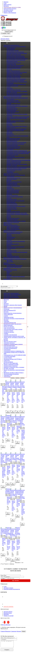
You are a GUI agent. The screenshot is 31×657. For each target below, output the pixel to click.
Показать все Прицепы (9, 264)
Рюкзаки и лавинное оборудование (16, 276)
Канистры (9, 69)
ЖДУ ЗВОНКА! (15, 580)
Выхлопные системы (12, 61)
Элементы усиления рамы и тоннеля (16, 221)
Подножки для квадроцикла (14, 76)
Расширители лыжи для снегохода (15, 200)
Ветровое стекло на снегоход (14, 181)
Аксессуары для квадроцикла (11, 293)
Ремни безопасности (12, 141)
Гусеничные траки (11, 64)
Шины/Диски (7, 298)
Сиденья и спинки (11, 207)
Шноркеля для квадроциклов (14, 95)
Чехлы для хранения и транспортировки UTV (18, 167)
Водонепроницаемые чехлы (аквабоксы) (17, 58)
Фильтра (9, 217)
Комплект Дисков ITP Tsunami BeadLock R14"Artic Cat (9, 470)
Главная (3, 631)
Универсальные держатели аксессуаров (17, 213)
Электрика (9, 254)
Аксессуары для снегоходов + (11, 173)
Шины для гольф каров (13, 227)
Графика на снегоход (12, 184)
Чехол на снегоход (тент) (13, 218)
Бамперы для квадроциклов (14, 54)
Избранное (8, 631)
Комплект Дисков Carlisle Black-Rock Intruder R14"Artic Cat (23, 434)
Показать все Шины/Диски (11, 225)
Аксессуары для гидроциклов (11, 222)
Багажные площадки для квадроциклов (17, 53)
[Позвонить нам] (1, 655)
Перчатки (9, 275)
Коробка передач (11, 237)
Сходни (9, 87)
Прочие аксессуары (12, 199)
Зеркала (9, 119)
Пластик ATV (10, 238)
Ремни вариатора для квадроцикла (15, 246)
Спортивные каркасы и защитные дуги (17, 150)
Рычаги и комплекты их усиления (15, 80)
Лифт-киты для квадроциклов (14, 73)
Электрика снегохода (12, 219)
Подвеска (9, 198)
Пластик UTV (10, 134)
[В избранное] (6, 410)
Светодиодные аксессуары (13, 146)
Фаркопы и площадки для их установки (17, 91)
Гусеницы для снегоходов (13, 185)
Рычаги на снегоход (12, 203)
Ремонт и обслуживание (10, 12)
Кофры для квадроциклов (13, 70)
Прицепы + (6, 263)
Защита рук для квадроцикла (14, 66)
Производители (8, 613)
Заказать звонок (8, 31)
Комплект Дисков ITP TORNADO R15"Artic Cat (20, 429)
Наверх (23, 631)
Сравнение (13, 631)
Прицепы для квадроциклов (14, 267)
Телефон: (3, 578)
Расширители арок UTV (13, 139)
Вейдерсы (9, 271)
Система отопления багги (13, 148)
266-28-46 (6, 25)
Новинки (6, 1)
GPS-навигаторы (11, 47)
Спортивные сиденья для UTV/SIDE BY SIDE (18, 152)
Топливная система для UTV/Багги (16, 157)
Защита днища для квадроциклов (15, 65)
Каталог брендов (8, 11)
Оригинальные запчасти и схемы (12, 7)
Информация (4, 15)
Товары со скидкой (8, 615)
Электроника (10, 172)
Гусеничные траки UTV (13, 111)
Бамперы (9, 103)
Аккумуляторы (10, 49)
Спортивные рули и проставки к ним (16, 84)
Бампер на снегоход (12, 179)
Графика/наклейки (11, 110)
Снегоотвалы (10, 83)
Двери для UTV (11, 112)
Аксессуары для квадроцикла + (12, 45)
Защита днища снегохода (13, 190)
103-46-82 (6, 22)
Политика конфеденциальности (12, 589)
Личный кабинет (8, 283)
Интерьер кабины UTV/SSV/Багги (15, 121)
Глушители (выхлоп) (12, 183)
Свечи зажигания (11, 248)
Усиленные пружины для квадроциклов (17, 252)
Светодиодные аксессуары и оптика (16, 206)
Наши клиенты (7, 4)
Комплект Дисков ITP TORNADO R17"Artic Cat (5, 542)
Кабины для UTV (11, 122)
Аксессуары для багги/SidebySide (12, 294)
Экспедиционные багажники (14, 169)
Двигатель (9, 187)
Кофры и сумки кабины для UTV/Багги (17, 126)
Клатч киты (10, 125)
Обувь (8, 272)
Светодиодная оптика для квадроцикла (17, 81)
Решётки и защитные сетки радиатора (16, 142)
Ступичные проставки (12, 85)
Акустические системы (13, 50)
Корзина (19, 631)
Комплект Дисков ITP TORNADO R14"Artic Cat (20, 503)
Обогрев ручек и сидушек (13, 75)
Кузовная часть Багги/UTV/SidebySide (16, 129)
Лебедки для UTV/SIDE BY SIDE (15, 130)
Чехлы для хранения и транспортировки (17, 93)
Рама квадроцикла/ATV (13, 244)
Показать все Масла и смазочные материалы (15, 259)
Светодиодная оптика (12, 145)
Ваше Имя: (3, 575)
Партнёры (6, 614)
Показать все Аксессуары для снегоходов (14, 175)
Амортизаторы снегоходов (13, 177)
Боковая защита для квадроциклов (15, 56)
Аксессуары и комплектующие (14, 265)
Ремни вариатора (11, 202)
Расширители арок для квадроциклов (16, 79)
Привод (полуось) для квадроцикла (16, 241)
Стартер (9, 249)
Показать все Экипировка (10, 269)
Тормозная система (11, 250)
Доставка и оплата (8, 10)
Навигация (9, 133)
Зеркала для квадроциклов (13, 68)
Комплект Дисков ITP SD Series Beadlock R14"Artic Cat (14, 545)
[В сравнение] (10, 379)
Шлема (8, 277)
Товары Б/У (10, 88)
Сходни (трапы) (11, 156)
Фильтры (9, 253)
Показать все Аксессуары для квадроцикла (15, 46)
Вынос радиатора (11, 107)
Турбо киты (10, 158)
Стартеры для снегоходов (13, 211)
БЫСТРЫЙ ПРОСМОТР (4, 384)
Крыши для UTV (11, 127)
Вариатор (9, 180)
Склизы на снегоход (12, 208)
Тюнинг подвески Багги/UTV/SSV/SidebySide (18, 160)
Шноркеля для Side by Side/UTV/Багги (16, 168)
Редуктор (9, 245)
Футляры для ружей (12, 92)
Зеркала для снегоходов (13, 192)
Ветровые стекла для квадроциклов (16, 57)
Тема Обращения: (5, 576)
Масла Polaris (10, 261)
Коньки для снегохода (12, 195)
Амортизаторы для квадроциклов (15, 52)
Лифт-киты (9, 131)
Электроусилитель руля (13, 256)
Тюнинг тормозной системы (14, 161)
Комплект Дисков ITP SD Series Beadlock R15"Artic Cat (23, 471)
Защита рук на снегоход (13, 191)
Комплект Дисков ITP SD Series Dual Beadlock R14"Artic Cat (23, 509)
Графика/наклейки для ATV (14, 62)
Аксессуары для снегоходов (11, 296)
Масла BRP (9, 260)
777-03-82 (6, 23)
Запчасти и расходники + (10, 230)
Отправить (7, 649)
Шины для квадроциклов (13, 229)
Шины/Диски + (8, 223)
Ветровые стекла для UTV (13, 104)
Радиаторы (9, 242)
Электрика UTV (11, 171)
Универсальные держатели (13, 89)
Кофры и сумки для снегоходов (15, 196)
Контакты (6, 6)
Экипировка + (7, 268)
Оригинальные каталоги (10, 8)
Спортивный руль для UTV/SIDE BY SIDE (18, 153)
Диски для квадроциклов (13, 226)
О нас (5, 3)
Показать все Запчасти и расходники (13, 231)
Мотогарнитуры (8, 279)
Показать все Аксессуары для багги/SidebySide (16, 98)
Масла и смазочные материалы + (12, 257)
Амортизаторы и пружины (13, 102)
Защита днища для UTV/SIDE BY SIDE (17, 118)
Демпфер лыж (10, 188)
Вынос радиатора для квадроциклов (16, 60)
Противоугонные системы (13, 77)
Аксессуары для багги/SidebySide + (13, 96)
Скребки (9, 210)
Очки (8, 273)
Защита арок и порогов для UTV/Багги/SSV (18, 116)
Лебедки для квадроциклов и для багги (17, 72)
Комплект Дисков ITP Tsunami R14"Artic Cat (19, 468)
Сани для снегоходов (12, 204)
